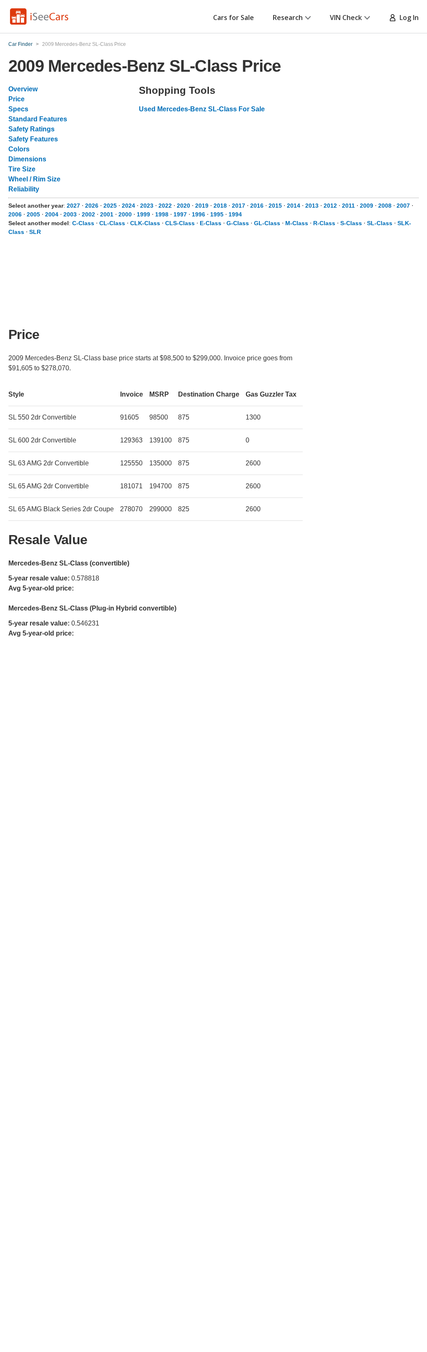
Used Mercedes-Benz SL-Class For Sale (202, 109)
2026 (91, 205)
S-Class (351, 223)
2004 (51, 214)
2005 (33, 214)
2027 (73, 205)
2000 (125, 214)
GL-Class (267, 223)
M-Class (296, 223)
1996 (198, 214)
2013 (312, 205)
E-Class (210, 223)
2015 (275, 205)
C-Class (83, 223)
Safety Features (33, 139)
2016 (257, 205)
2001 (106, 214)
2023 (146, 205)
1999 (143, 214)
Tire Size (21, 169)
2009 (366, 205)
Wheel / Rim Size (34, 179)
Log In (407, 17)
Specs (18, 109)
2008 (385, 205)
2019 (201, 205)
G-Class (237, 223)
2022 (165, 205)
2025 (110, 205)
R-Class (324, 223)
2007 (403, 205)
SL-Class (379, 223)
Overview (23, 89)
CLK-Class (145, 223)
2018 (220, 205)
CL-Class (112, 223)
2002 (88, 214)
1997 (180, 214)
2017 (238, 205)
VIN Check (346, 17)
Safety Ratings (31, 129)
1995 (217, 214)
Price (16, 99)
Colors (19, 149)
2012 (330, 205)
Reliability (23, 189)
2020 (183, 205)
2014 (293, 205)
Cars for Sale (233, 17)
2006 (15, 214)
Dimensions (27, 159)
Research (288, 17)
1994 (235, 214)
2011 (348, 205)
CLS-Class (180, 223)
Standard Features (37, 119)
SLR (35, 232)
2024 (128, 205)
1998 (161, 214)
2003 (70, 214)
